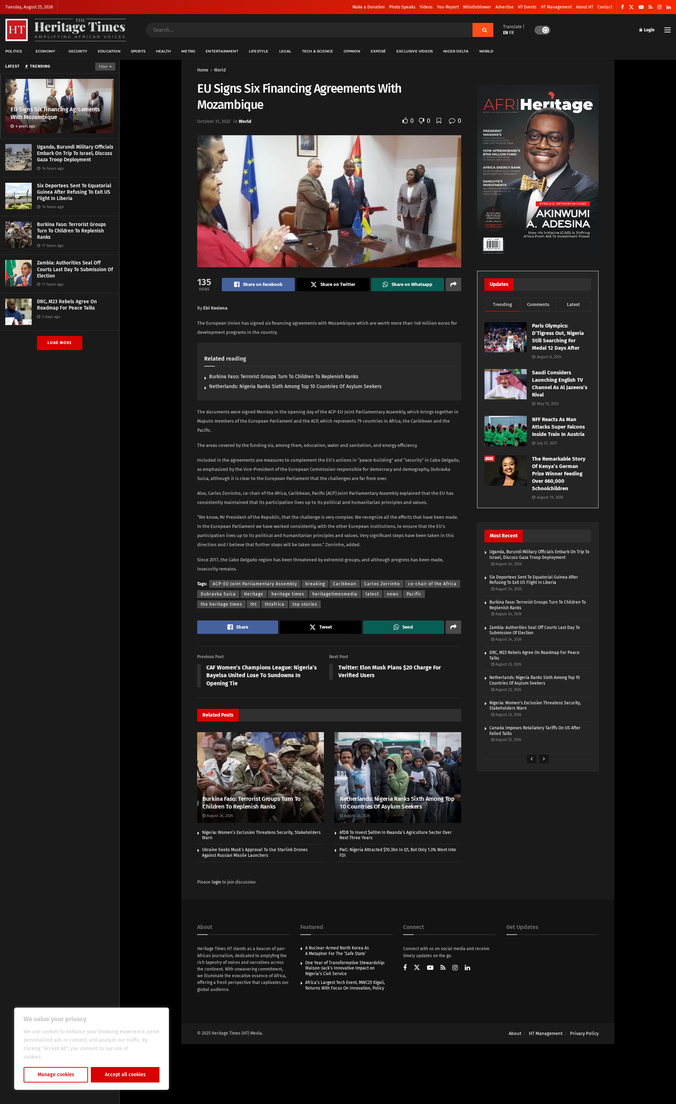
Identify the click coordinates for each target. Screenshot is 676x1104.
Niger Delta (455, 51)
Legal (285, 51)
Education (109, 51)
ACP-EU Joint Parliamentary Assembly (255, 583)
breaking (315, 583)
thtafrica (274, 604)
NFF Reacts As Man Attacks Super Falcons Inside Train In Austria (558, 426)
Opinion (352, 51)
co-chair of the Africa (432, 583)
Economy (45, 51)
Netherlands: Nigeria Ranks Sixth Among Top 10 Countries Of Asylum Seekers (295, 386)
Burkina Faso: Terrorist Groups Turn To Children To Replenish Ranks (71, 231)
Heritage (253, 594)
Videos (426, 7)
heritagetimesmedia (334, 594)
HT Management (556, 7)
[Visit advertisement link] (538, 171)
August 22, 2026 (507, 739)
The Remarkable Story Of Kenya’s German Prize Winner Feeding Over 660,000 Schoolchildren (559, 474)
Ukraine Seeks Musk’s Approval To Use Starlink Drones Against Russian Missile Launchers (255, 852)
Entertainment (222, 51)
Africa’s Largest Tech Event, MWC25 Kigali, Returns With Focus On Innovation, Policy (345, 985)
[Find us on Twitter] (631, 7)
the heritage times (221, 604)
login (216, 882)
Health (163, 51)
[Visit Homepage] (65, 30)
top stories (305, 604)
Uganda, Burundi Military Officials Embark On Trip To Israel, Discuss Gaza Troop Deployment (75, 153)
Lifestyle (259, 51)
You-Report (448, 7)
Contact (604, 7)
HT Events (527, 7)
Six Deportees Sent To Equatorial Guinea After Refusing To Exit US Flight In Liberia (74, 192)
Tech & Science (317, 51)
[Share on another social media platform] (453, 284)
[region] (91, 1049)
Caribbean (344, 583)
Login (649, 29)
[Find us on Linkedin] (467, 968)
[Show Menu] (667, 29)
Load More (60, 343)
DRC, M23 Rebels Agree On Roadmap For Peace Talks (67, 305)
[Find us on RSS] (650, 7)
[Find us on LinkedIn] (668, 7)
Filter (103, 66)
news (393, 594)
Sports (138, 51)
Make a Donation (368, 7)
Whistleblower (477, 7)
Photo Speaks (402, 7)
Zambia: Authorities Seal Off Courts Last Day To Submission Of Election (75, 269)
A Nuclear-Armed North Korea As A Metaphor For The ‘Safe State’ (337, 951)
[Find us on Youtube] (641, 7)
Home (202, 70)
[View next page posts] (544, 759)
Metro (188, 51)
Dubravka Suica (218, 594)
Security (78, 51)
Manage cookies (56, 1075)
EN (505, 32)
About (515, 1033)
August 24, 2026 (219, 815)
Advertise (504, 7)
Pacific (414, 594)
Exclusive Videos (414, 51)
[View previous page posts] (531, 759)
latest (372, 594)
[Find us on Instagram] (659, 7)
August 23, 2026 (356, 815)
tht (253, 604)
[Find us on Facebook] (622, 7)
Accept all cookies (125, 1075)
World (486, 51)
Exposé (378, 51)
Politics (13, 51)
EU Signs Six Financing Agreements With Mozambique (55, 113)
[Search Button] (482, 30)
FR (511, 32)
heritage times (287, 594)
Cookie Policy (59, 1057)
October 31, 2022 (213, 121)
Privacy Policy (584, 1033)
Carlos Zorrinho (382, 583)
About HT (584, 7)
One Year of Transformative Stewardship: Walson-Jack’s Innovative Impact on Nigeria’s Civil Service (345, 968)
